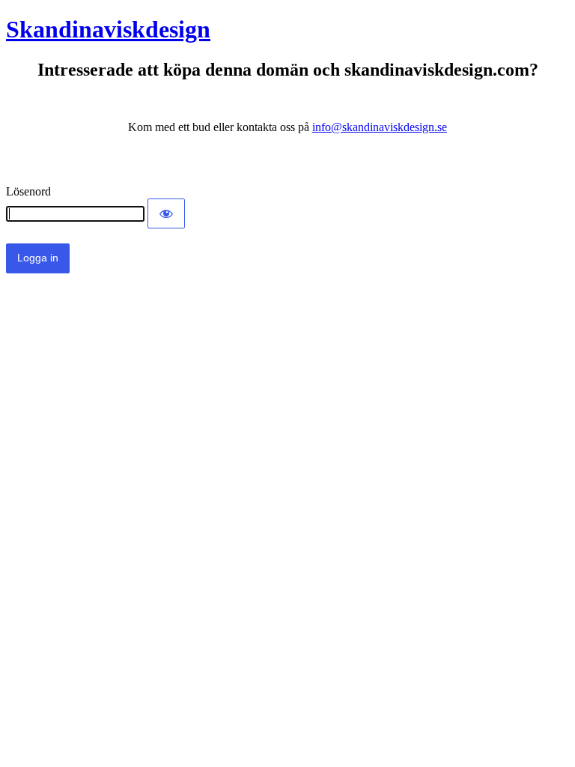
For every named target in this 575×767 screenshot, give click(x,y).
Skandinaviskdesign (108, 29)
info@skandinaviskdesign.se (379, 127)
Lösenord (28, 191)
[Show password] (166, 213)
